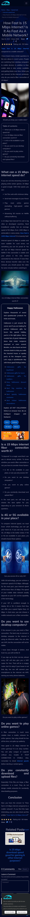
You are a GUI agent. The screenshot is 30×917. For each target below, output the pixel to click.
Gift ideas (7, 427)
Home (3, 10)
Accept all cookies (10, 912)
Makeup (16, 427)
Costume (14, 422)
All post (26, 829)
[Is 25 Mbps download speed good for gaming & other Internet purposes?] (15, 838)
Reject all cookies (22, 912)
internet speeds (23, 761)
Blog (8, 10)
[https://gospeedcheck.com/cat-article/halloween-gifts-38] (15, 435)
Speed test (14, 10)
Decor (7, 422)
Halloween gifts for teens (15, 373)
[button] (2, 841)
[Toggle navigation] (26, 3)
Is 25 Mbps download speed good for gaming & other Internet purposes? (15, 855)
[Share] (16, 41)
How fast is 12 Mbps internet (17, 815)
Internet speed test (9, 12)
